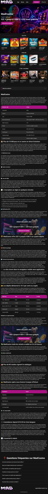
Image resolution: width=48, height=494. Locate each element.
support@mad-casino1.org (41, 488)
